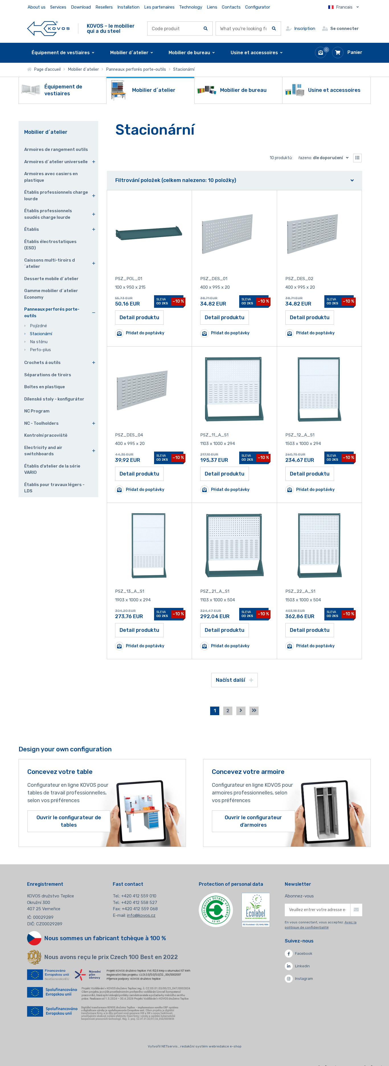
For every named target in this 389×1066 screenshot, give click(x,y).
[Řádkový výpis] (357, 158)
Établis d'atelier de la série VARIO (52, 469)
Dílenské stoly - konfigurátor (54, 399)
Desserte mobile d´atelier (51, 278)
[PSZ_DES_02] (319, 233)
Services (58, 7)
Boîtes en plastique (44, 386)
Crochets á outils (42, 362)
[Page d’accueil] (48, 28)
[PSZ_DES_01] (234, 233)
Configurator (257, 7)
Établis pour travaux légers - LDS (54, 488)
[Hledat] (205, 28)
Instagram (304, 978)
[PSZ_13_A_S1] (149, 545)
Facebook (303, 953)
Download (81, 7)
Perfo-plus (40, 349)
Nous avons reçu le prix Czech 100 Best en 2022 (111, 957)
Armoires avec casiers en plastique (51, 177)
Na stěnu (39, 341)
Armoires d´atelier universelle (56, 161)
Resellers (104, 7)
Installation (128, 7)
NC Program (37, 411)
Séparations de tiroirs (47, 374)
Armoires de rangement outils (56, 149)
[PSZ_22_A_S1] (319, 545)
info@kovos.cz (141, 915)
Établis (31, 229)
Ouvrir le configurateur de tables (68, 821)
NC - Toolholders (41, 423)
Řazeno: (320, 157)
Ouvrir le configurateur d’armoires (253, 821)
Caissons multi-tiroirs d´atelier (49, 263)
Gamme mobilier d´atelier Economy (51, 294)
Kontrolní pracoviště (45, 435)
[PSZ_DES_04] (149, 389)
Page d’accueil (46, 69)
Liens (212, 7)
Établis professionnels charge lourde (56, 195)
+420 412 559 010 (138, 896)
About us (37, 7)
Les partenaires (159, 7)
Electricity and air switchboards (43, 451)
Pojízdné (38, 325)
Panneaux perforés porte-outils (136, 69)
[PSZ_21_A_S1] (234, 545)
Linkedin (302, 966)
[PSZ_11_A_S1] (234, 389)
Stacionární (41, 333)
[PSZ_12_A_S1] (319, 389)
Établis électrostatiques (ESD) (50, 245)
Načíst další (231, 680)
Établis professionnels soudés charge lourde (48, 214)
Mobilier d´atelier (83, 69)
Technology (190, 7)
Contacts (231, 7)
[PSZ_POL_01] (149, 233)
